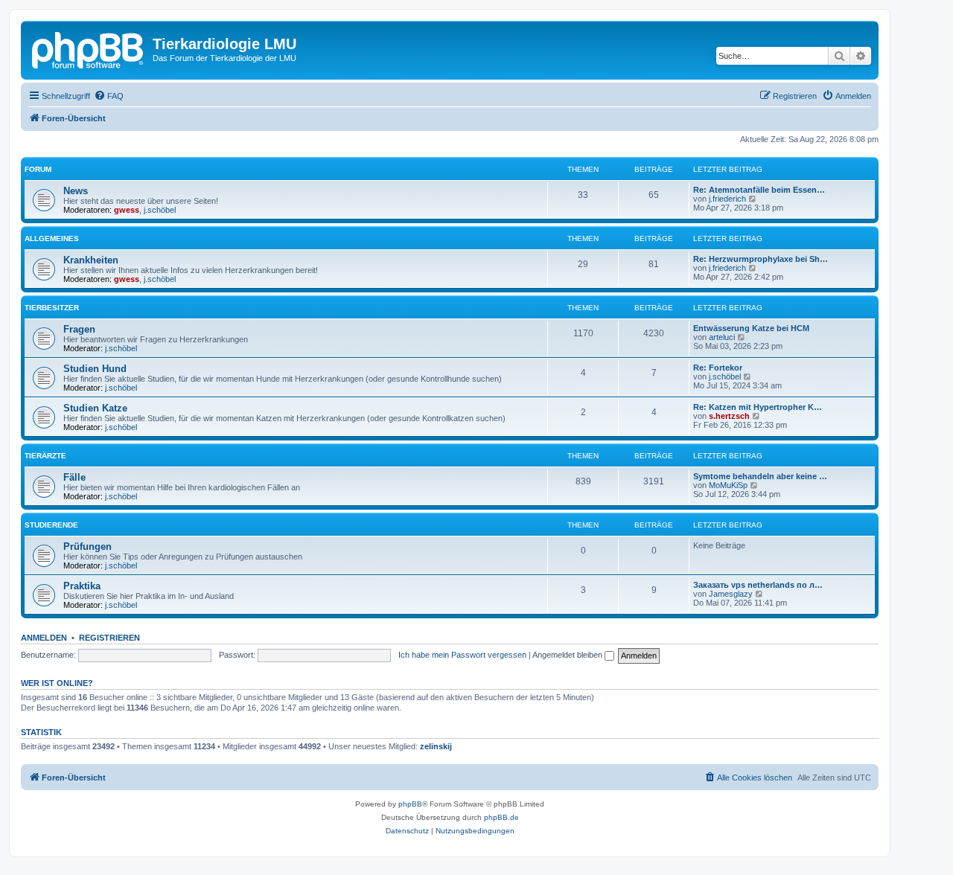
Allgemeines (52, 238)
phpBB (410, 804)
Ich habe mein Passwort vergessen (462, 654)
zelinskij (436, 746)
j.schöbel (160, 209)
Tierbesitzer (52, 308)
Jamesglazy (731, 593)
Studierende (51, 525)
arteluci (722, 337)
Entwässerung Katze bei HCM (751, 328)
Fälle (74, 477)
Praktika (82, 586)
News (75, 190)
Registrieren (109, 637)
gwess (126, 209)
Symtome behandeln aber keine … (760, 476)
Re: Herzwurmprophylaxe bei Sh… (760, 258)
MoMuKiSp (728, 485)
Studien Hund (95, 368)
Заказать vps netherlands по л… (758, 584)
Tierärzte (45, 456)
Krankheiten (90, 260)
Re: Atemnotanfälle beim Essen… (759, 189)
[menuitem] (109, 96)
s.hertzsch (729, 415)
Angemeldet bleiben (568, 654)
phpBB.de (501, 817)
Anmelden (44, 637)
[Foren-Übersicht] (89, 48)
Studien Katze (95, 408)
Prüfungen (87, 546)
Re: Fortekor (717, 367)
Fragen (79, 329)
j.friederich (727, 198)
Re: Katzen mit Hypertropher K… (757, 407)
